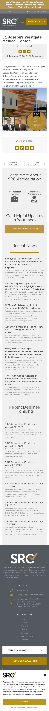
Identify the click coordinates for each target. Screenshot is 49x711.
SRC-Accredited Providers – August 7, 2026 (21, 464)
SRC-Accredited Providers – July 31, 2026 (24, 485)
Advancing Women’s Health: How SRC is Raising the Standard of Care (24, 329)
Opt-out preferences (18, 708)
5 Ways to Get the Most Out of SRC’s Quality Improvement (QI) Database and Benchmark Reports (23, 263)
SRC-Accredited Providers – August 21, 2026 (21, 426)
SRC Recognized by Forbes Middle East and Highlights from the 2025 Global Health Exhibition (24, 286)
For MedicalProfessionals (34, 192)
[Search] (24, 11)
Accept (24, 701)
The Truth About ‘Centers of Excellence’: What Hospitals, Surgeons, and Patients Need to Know (23, 380)
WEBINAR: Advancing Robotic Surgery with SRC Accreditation (23, 307)
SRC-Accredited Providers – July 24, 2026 (24, 504)
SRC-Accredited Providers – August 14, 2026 (21, 445)
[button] (45, 675)
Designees (37, 56)
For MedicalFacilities (15, 192)
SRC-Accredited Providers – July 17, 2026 (24, 523)
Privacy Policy (32, 708)
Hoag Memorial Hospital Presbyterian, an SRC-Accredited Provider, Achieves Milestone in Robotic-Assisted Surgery (24, 353)
